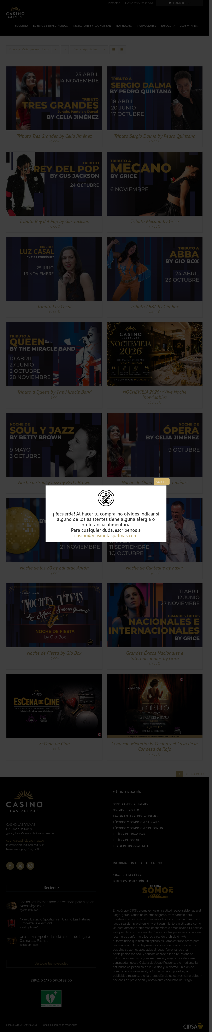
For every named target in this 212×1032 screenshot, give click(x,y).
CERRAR (161, 481)
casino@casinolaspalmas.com (105, 535)
